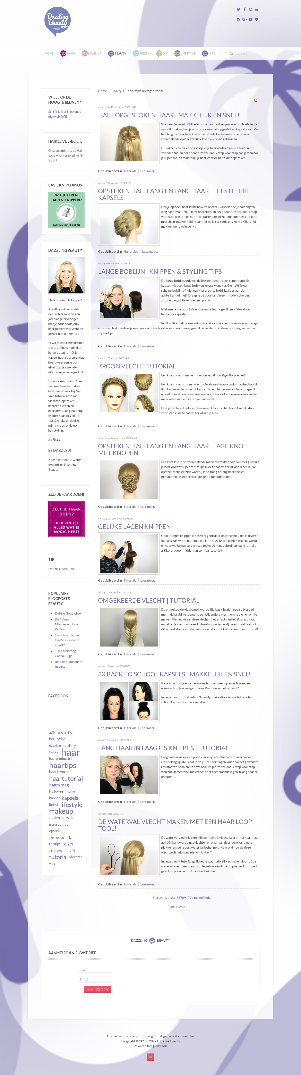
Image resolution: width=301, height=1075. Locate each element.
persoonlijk (60, 837)
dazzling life (57, 745)
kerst (53, 804)
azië (52, 732)
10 (187, 897)
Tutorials (129, 171)
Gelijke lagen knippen (134, 526)
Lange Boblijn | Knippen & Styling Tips (160, 271)
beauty (64, 732)
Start (156, 897)
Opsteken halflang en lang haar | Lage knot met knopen (172, 449)
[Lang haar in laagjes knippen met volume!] (129, 774)
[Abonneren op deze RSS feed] (255, 100)
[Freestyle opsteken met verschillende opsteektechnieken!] (129, 224)
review (55, 850)
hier (58, 459)
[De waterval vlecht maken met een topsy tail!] (129, 855)
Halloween (57, 791)
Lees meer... (148, 171)
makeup (61, 811)
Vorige (164, 897)
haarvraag (59, 785)
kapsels (70, 798)
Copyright (148, 1036)
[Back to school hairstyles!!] (129, 700)
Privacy (132, 1036)
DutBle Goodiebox (68, 613)
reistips (55, 844)
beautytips (57, 739)
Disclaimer (114, 1036)
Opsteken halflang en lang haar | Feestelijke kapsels (174, 194)
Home (49, 53)
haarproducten (60, 759)
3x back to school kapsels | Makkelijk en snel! (174, 674)
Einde (206, 897)
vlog (52, 863)
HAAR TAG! (68, 568)
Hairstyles (130, 251)
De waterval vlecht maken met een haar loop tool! (175, 825)
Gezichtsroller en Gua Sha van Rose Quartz (67, 640)
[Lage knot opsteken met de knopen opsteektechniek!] (129, 479)
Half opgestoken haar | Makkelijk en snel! (169, 115)
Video (52, 381)
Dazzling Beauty (168, 1041)
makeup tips (58, 824)
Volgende (196, 897)
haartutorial (66, 778)
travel (69, 850)
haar (70, 752)
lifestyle (71, 804)
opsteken (56, 830)
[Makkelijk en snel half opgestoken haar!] (129, 141)
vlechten (76, 857)
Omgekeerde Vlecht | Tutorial (148, 600)
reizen (68, 844)
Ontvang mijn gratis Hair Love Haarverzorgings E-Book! (65, 155)
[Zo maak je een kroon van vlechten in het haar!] (129, 392)
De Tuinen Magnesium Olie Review (66, 624)
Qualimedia (159, 1046)
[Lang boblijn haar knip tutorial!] (129, 298)
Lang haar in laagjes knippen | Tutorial (163, 747)
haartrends (58, 771)
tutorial (58, 857)
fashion (54, 752)
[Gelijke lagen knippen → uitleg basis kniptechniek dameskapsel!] (129, 553)
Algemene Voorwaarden (177, 1036)
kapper (54, 798)
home (71, 791)
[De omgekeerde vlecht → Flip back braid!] (129, 627)
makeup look (61, 817)
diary (72, 745)
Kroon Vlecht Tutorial (137, 366)
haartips (62, 765)
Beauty (116, 91)
